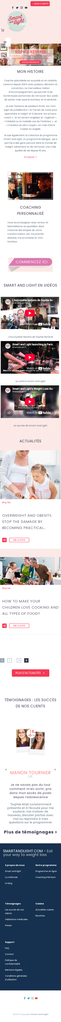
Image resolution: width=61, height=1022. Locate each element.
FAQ (7, 948)
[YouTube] (26, 7)
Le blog (8, 883)
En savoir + (30, 157)
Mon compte (41, 3)
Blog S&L (6, 502)
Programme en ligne (46, 871)
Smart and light (13, 871)
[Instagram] (21, 7)
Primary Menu (5, 42)
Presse (8, 925)
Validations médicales (16, 919)
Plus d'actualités (31, 673)
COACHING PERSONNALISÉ (30, 62)
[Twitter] (17, 7)
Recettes (40, 915)
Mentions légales (13, 969)
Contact (9, 954)
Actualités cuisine (45, 909)
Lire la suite (19, 540)
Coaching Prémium (46, 877)
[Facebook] (13, 7)
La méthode (11, 877)
